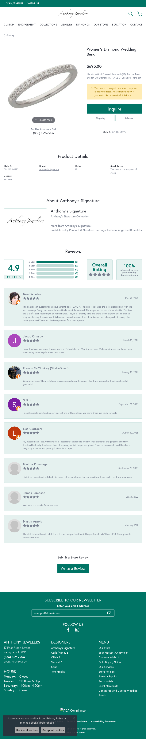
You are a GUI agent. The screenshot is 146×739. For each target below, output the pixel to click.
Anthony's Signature (49, 169)
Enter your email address (73, 606)
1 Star (32, 277)
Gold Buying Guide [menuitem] (110, 662)
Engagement (27, 24)
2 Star (32, 273)
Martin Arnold (32, 521)
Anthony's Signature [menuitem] (63, 648)
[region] (43, 85)
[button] (13, 3)
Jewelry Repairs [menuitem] (108, 676)
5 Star (32, 261)
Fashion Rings (115, 230)
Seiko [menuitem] (54, 667)
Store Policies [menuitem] (107, 671)
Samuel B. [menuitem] (57, 662)
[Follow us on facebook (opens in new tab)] (68, 630)
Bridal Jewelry (59, 230)
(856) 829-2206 (43, 133)
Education (119, 24)
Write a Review (73, 568)
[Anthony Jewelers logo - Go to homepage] (73, 14)
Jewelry (66, 24)
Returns (129, 118)
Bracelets (136, 230)
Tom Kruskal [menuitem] (58, 671)
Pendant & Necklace (81, 230)
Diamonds (83, 24)
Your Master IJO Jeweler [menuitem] (113, 652)
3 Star (32, 269)
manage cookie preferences (37, 722)
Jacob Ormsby (33, 336)
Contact (136, 24)
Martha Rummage (35, 464)
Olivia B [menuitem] (55, 657)
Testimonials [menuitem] (106, 681)
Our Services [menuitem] (106, 667)
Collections (48, 24)
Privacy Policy (54, 718)
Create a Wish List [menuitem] (110, 657)
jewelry (10, 35)
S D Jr (27, 400)
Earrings (101, 230)
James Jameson (34, 493)
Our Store (101, 24)
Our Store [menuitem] (104, 648)
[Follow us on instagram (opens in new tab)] (77, 630)
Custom (9, 24)
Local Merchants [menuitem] (108, 686)
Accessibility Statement (103, 721)
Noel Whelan (32, 294)
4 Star (32, 265)
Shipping (100, 118)
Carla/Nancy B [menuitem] (59, 652)
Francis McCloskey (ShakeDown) (45, 368)
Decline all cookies (27, 730)
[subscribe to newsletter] (109, 612)
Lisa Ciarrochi (32, 429)
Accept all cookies (53, 730)
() (76, 261)
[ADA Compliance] (73, 710)
